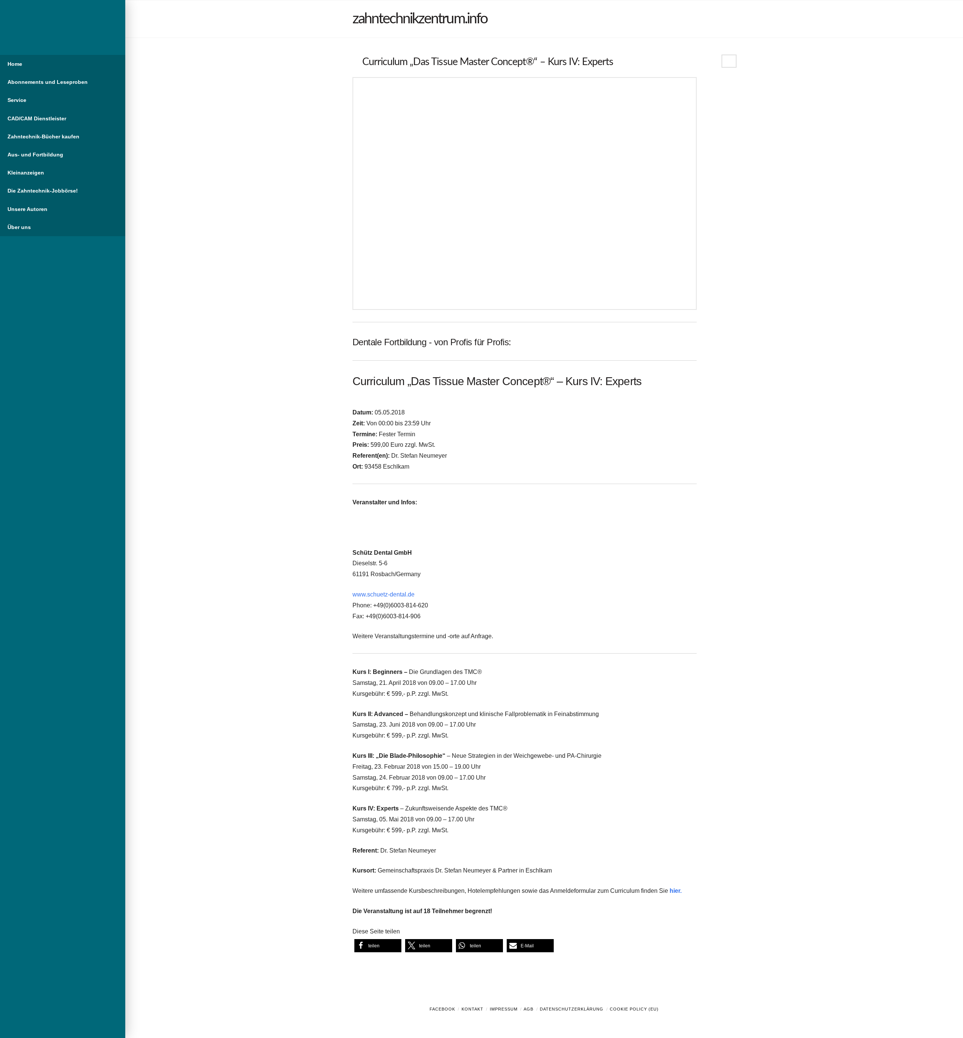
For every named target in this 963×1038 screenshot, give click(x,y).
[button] (377, 945)
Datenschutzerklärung (571, 1009)
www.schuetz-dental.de (383, 594)
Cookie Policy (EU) (634, 1009)
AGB (528, 1009)
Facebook (442, 1009)
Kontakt (472, 1009)
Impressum (504, 1009)
